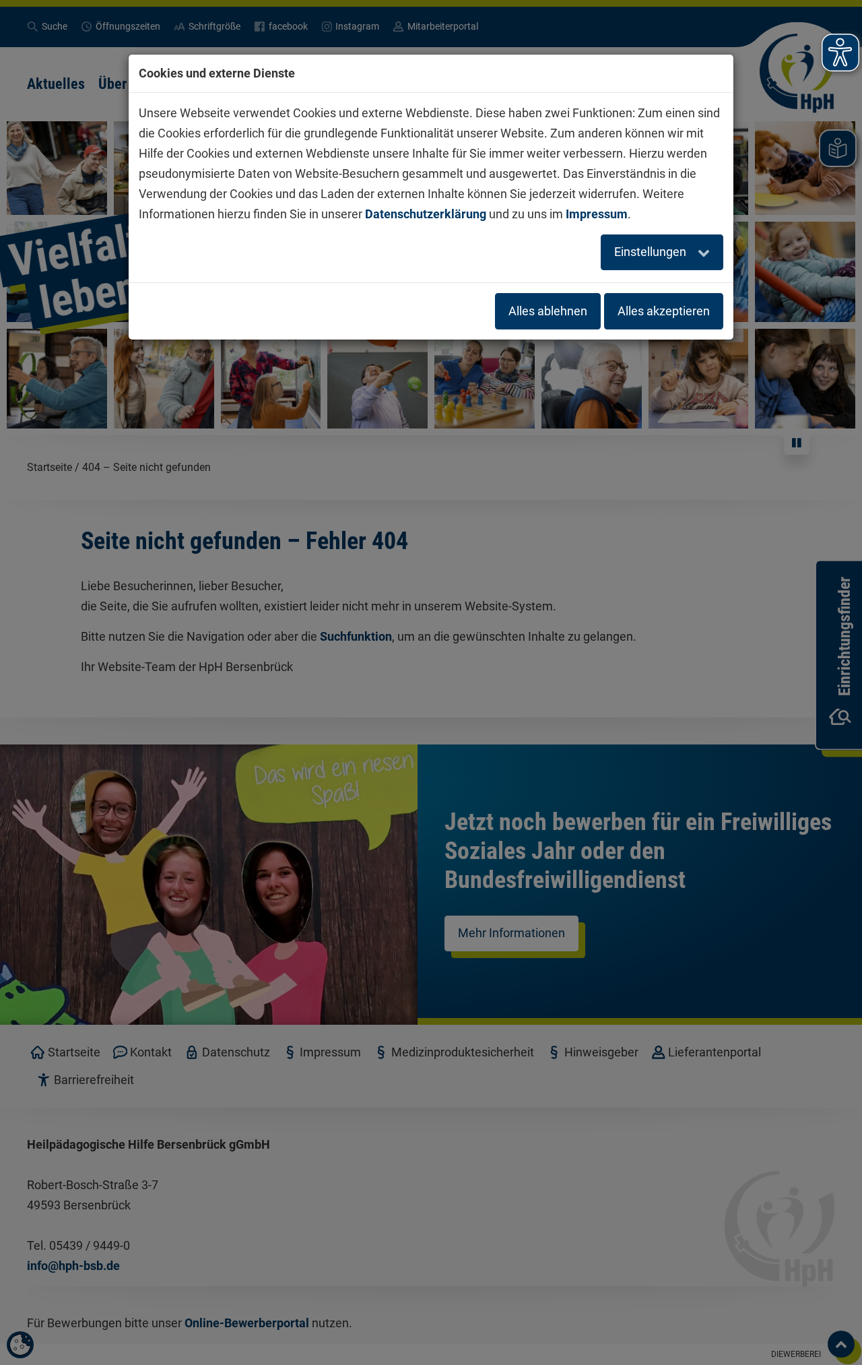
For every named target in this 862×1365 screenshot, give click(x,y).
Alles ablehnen (547, 311)
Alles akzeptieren (664, 311)
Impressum (597, 214)
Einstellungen (651, 252)
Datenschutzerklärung (425, 214)
